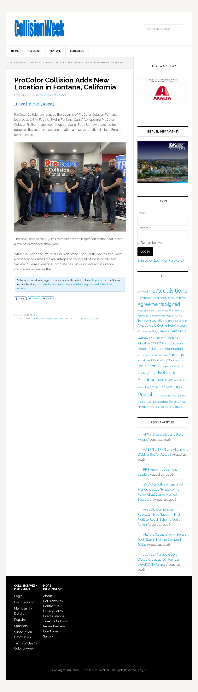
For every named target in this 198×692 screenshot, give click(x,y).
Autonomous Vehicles (176, 320)
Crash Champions (159, 355)
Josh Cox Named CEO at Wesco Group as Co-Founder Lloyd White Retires (158, 559)
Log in (142, 670)
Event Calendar (54, 616)
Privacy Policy (53, 611)
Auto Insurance (157, 316)
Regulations (179, 395)
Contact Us (51, 606)
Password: (144, 228)
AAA (139, 292)
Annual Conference (158, 311)
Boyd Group (160, 331)
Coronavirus (143, 355)
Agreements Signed (158, 304)
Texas (173, 401)
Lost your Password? (169, 260)
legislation (146, 366)
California (37, 318)
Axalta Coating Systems (164, 325)
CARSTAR (157, 343)
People (146, 394)
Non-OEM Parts (152, 387)
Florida (160, 360)
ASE (171, 311)
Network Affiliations (59, 318)
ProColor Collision (86, 318)
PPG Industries (163, 396)
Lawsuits (178, 360)
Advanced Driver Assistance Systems (161, 297)
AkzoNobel (142, 311)
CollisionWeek (39, 28)
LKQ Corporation (165, 366)
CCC (166, 343)
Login (18, 596)
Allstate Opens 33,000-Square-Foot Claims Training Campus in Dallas (162, 539)
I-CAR (168, 360)
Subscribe (144, 260)
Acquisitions (171, 290)
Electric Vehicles (146, 360)
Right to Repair (144, 402)
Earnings (176, 354)
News (33, 315)
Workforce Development (166, 406)
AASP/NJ (149, 291)
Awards (142, 325)
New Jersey (165, 380)
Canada (143, 337)
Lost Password (25, 602)
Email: (141, 213)
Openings (172, 386)
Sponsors (21, 626)
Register (20, 620)
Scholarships (160, 401)
